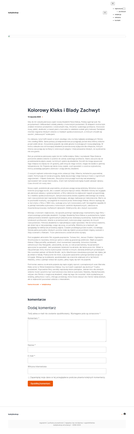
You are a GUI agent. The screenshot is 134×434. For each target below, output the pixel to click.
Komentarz (33, 318)
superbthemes (89, 423)
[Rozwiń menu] (105, 12)
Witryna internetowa (37, 366)
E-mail (31, 356)
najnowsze (119, 9)
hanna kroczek (33, 284)
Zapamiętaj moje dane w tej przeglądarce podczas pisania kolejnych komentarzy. (67, 377)
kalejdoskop (13, 13)
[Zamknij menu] (113, 3)
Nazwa (32, 345)
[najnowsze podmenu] (124, 9)
